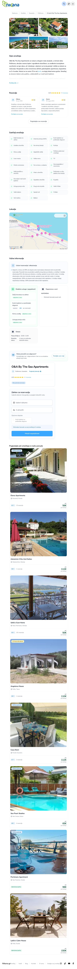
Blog (26, 963)
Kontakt (33, 963)
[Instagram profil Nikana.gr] (60, 963)
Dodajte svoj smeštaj (53, 963)
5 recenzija (65, 93)
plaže (39, 71)
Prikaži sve (63, 46)
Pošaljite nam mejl (58, 356)
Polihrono (18, 371)
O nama (41, 963)
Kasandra (24, 371)
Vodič (20, 963)
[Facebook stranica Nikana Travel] (73, 963)
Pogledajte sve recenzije (38, 121)
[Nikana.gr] (10, 4)
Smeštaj (13, 963)
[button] (58, 93)
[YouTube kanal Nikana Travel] (69, 963)
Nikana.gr (6, 963)
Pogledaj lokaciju (34, 371)
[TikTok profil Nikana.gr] (64, 963)
